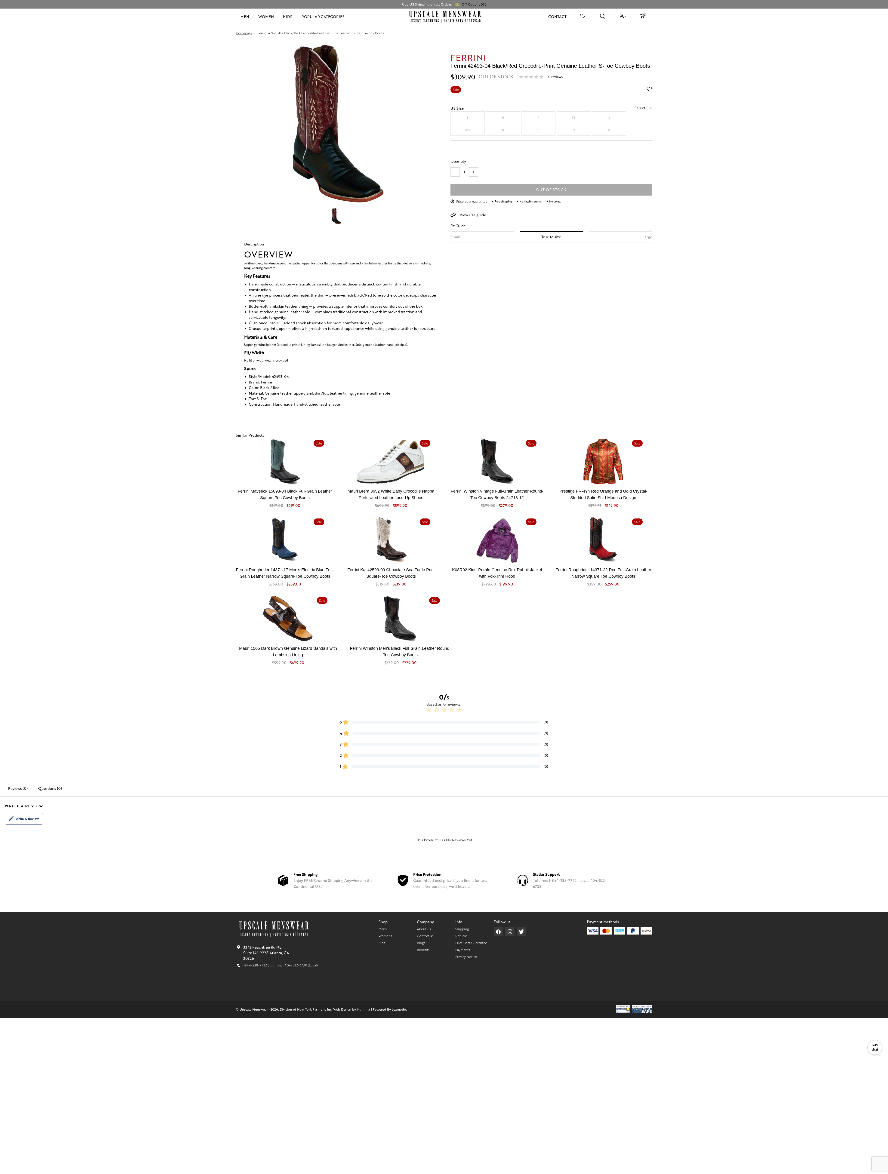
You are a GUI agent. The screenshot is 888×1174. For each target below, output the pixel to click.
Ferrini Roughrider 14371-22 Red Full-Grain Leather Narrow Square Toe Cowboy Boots (603, 573)
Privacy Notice (466, 956)
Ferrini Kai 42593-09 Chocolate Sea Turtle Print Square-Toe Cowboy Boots (391, 573)
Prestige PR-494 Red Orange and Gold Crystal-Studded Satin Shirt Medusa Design (603, 494)
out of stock (551, 189)
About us (424, 929)
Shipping (462, 929)
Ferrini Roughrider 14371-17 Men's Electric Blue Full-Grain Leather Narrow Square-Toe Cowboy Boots (285, 573)
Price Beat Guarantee (471, 943)
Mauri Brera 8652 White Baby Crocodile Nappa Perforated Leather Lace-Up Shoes (391, 494)
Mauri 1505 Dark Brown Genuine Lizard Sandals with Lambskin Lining (288, 651)
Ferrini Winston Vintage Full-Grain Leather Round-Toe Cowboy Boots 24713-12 (497, 494)
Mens (383, 929)
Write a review (27, 818)
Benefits (423, 949)
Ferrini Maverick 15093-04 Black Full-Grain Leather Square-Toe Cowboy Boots (285, 494)
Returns (461, 936)
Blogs (421, 943)
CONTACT (557, 16)
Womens (385, 936)
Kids (382, 943)
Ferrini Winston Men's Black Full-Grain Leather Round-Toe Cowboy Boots (400, 651)
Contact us (425, 936)
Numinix (363, 1009)
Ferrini (468, 57)
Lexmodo (399, 1009)
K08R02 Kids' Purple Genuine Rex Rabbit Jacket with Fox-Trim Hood (497, 573)
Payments (462, 949)
